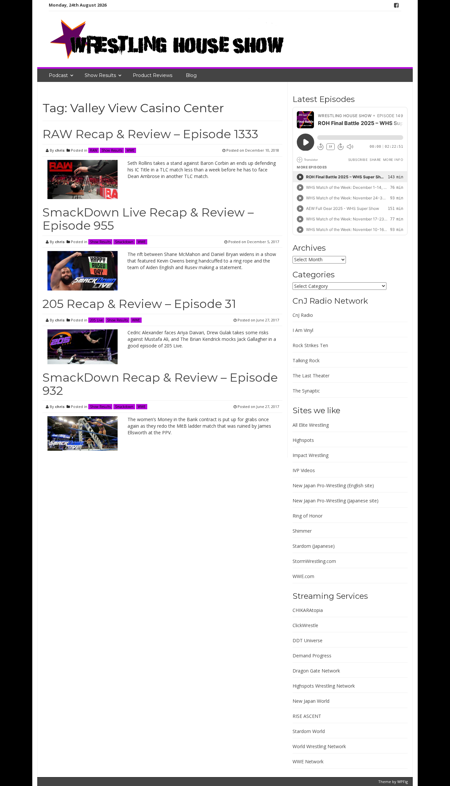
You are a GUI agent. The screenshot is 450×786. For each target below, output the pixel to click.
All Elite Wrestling (311, 425)
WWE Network (308, 761)
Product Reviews (152, 75)
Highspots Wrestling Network (324, 686)
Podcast (58, 75)
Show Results (100, 75)
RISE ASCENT (307, 716)
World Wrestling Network (319, 746)
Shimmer (302, 531)
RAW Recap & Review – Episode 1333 (150, 134)
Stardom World (309, 731)
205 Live (96, 320)
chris (60, 150)
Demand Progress (312, 655)
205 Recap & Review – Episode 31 (139, 303)
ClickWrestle (305, 625)
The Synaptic (306, 391)
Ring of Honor (308, 516)
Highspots (303, 440)
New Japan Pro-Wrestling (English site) (333, 485)
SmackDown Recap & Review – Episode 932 (160, 384)
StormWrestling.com (314, 561)
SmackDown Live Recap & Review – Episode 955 (148, 219)
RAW (93, 150)
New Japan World (311, 701)
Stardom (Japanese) (314, 546)
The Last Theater (311, 375)
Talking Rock (306, 360)
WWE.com (303, 576)
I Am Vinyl (303, 330)
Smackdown (124, 242)
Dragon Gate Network (316, 671)
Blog (191, 75)
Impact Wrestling (310, 455)
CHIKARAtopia (308, 610)
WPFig (402, 781)
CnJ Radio (303, 315)
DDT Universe (308, 640)
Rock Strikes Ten (310, 345)
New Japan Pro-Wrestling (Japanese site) (336, 500)
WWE (130, 150)
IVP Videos (304, 470)
